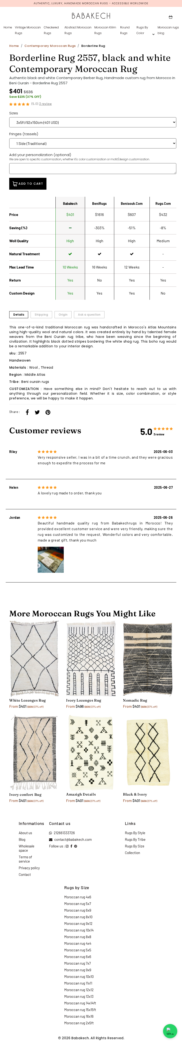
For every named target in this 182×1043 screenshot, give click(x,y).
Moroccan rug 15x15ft (80, 1009)
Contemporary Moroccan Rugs (50, 46)
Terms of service (25, 859)
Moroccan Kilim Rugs (105, 30)
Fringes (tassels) (23, 133)
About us (25, 833)
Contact (25, 874)
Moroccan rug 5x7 (77, 903)
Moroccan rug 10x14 (79, 930)
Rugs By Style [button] (135, 833)
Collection (132, 853)
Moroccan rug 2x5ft (79, 1023)
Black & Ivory (135, 794)
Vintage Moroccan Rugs (28, 30)
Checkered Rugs (51, 30)
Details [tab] (18, 315)
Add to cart (30, 183)
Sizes (13, 113)
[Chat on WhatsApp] (170, 1031)
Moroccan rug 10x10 (79, 976)
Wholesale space (26, 848)
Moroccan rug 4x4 (77, 943)
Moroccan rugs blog (168, 30)
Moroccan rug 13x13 (79, 996)
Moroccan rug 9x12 (78, 923)
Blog (22, 839)
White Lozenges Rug (27, 700)
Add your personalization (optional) (79, 156)
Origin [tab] (63, 315)
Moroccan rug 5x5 (77, 950)
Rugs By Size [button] (134, 846)
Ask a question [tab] (89, 315)
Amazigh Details (81, 794)
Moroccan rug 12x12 (79, 990)
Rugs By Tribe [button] (135, 839)
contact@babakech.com (73, 839)
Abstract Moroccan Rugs (77, 30)
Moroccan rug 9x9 (77, 970)
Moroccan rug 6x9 (77, 910)
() (42, 104)
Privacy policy (29, 868)
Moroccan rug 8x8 (77, 937)
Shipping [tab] (41, 315)
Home (8, 27)
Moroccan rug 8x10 (78, 917)
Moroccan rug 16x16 (79, 1016)
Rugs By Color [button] (142, 30)
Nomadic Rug (135, 700)
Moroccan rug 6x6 (77, 956)
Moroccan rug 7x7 (77, 963)
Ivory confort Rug (25, 794)
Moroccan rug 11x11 (78, 983)
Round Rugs (125, 30)
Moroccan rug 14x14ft (80, 1003)
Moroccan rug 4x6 (77, 897)
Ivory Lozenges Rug (83, 700)
